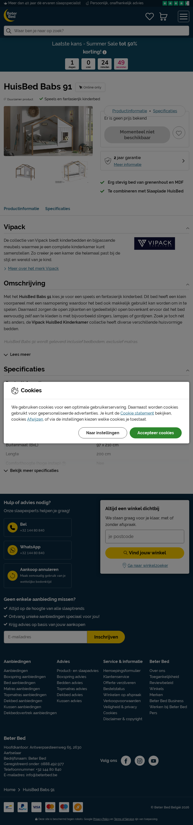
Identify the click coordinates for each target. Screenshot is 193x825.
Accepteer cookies (155, 432)
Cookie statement (137, 413)
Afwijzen (35, 419)
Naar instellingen (102, 432)
